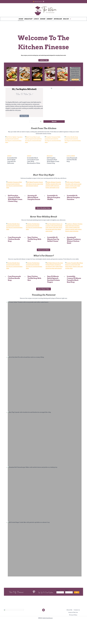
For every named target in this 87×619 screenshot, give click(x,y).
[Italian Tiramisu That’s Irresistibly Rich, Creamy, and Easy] (45, 328)
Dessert (9, 155)
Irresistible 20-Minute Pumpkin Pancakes (73, 197)
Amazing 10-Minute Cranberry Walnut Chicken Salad (74, 240)
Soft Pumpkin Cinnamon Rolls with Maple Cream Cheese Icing (15, 198)
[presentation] (13, 144)
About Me (69, 610)
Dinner (73, 155)
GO (77, 592)
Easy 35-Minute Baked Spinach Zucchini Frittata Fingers (53, 279)
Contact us (77, 610)
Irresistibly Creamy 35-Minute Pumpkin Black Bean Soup (74, 279)
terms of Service (73, 612)
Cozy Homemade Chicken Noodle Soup (72, 159)
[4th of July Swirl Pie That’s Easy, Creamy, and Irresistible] (45, 383)
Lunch (68, 155)
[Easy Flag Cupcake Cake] (45, 438)
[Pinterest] (43, 610)
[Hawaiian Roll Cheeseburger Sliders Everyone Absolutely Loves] (45, 493)
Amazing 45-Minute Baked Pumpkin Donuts (34, 197)
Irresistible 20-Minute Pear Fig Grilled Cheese (53, 239)
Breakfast (50, 155)
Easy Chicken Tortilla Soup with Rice (34, 239)
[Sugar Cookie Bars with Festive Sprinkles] (45, 549)
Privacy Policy (73, 615)
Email (58, 590)
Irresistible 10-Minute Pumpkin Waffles (53, 197)
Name (67, 590)
